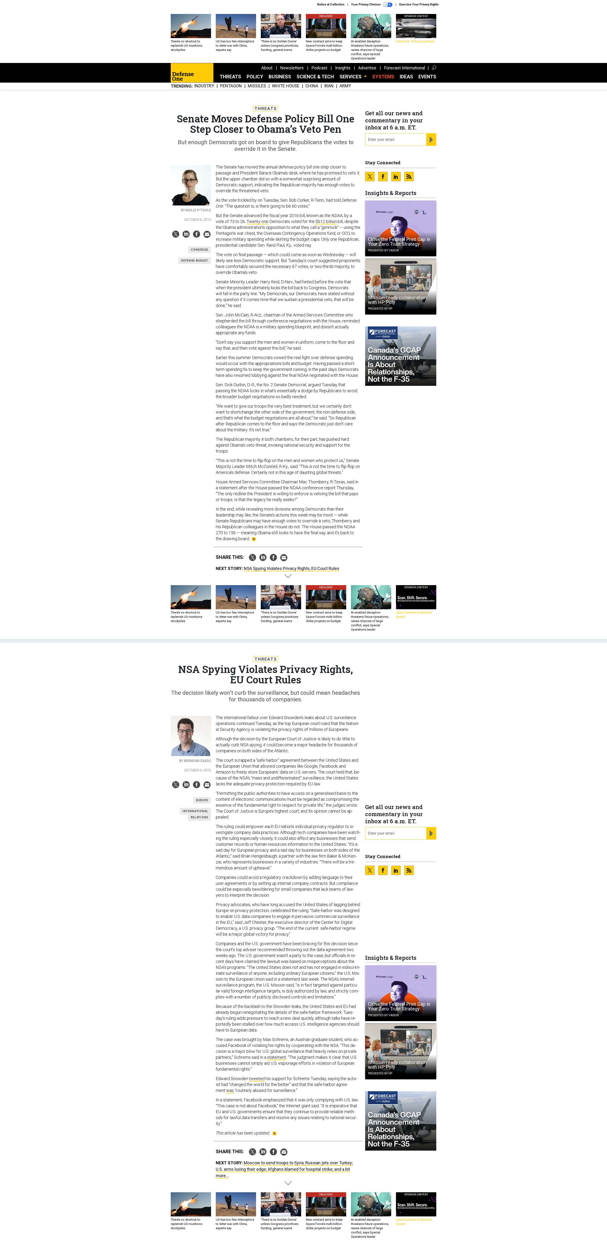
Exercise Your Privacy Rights (419, 4)
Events (427, 77)
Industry (204, 86)
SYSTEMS (383, 77)
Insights (342, 67)
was (230, 1090)
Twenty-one (257, 221)
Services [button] (351, 77)
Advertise (367, 67)
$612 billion (326, 221)
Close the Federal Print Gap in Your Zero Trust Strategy (399, 241)
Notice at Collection (330, 4)
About (266, 67)
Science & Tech (315, 77)
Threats (230, 77)
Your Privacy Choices (366, 4)
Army (345, 86)
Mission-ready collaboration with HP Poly (397, 300)
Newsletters (292, 67)
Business (280, 77)
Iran (329, 86)
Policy (255, 77)
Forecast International (404, 67)
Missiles (257, 86)
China (311, 86)
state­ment (276, 1057)
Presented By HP (380, 308)
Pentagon (231, 86)
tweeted (257, 1078)
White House (285, 86)
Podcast (319, 67)
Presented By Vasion (383, 250)
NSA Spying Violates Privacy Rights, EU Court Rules (291, 568)
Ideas (406, 77)
